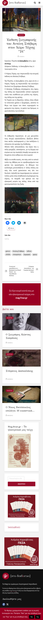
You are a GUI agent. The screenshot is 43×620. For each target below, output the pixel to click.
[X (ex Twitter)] (7, 604)
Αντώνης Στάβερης (18, 251)
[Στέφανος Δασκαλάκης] (21, 358)
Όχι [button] (38, 617)
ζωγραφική (27, 254)
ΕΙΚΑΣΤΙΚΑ (21, 35)
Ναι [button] (32, 617)
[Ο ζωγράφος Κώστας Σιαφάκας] (21, 321)
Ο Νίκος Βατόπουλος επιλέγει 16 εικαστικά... (20, 409)
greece (8, 251)
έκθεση (29, 251)
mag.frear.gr (21, 298)
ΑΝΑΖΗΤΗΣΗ (21, 484)
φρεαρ (35, 254)
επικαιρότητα (17, 254)
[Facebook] (3, 604)
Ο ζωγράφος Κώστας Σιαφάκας (18, 336)
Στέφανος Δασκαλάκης (19, 370)
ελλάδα (8, 254)
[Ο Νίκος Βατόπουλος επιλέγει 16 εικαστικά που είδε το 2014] (21, 394)
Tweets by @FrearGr (14, 527)
